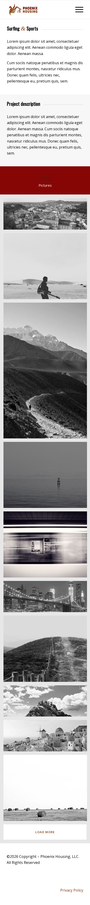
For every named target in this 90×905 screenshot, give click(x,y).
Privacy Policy (71, 890)
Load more (45, 832)
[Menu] (77, 9)
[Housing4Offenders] (37, 9)
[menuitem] (77, 9)
